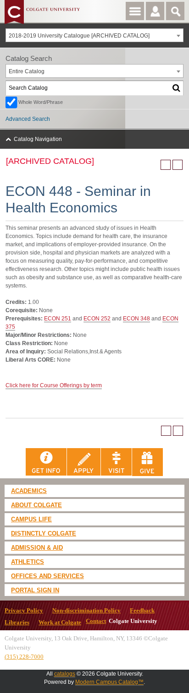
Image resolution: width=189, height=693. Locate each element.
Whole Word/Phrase (40, 102)
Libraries (17, 622)
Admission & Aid (37, 547)
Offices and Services (47, 576)
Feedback (142, 610)
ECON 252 (97, 318)
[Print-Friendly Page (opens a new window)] (166, 165)
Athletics (27, 561)
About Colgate (36, 505)
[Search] (176, 88)
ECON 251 (57, 318)
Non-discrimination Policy (86, 610)
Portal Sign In (35, 590)
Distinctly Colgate (43, 533)
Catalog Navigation (38, 139)
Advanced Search (28, 119)
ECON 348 (136, 318)
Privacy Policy (24, 610)
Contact (96, 621)
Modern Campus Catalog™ (109, 682)
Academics (29, 490)
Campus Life (31, 519)
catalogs (64, 674)
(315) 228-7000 (24, 656)
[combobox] (94, 35)
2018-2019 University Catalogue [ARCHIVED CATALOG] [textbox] (79, 35)
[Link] (46, 462)
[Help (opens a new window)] (177, 165)
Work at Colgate (60, 622)
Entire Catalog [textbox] (26, 71)
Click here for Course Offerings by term (54, 385)
